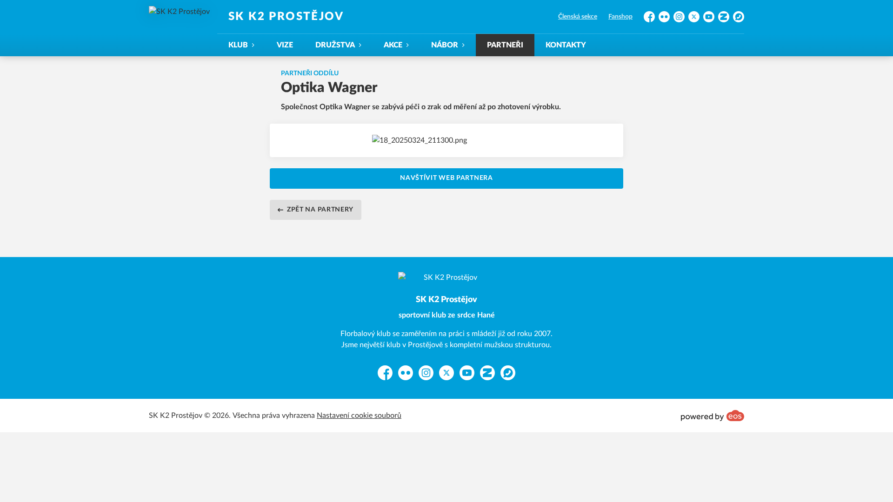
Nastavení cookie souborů (359, 415)
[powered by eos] (712, 415)
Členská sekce (577, 16)
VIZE (285, 45)
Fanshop (620, 16)
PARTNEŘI (505, 45)
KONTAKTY (566, 45)
